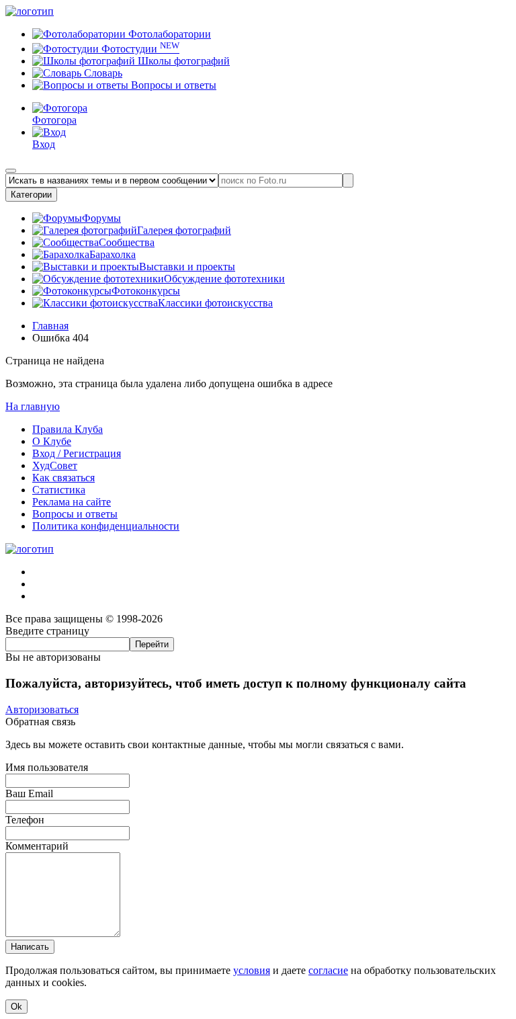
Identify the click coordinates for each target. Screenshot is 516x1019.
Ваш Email (29, 793)
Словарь (101, 73)
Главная (50, 325)
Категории (31, 195)
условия (251, 970)
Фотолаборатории (168, 34)
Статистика (58, 489)
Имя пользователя (46, 767)
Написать (30, 947)
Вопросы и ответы (172, 85)
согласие (328, 970)
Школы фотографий (182, 61)
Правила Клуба (67, 429)
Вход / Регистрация (76, 453)
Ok (16, 1007)
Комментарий (37, 846)
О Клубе (51, 441)
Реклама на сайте (71, 501)
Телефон (24, 819)
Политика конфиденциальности (105, 526)
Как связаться (63, 477)
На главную (32, 406)
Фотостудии (139, 48)
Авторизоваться (42, 709)
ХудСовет (54, 465)
